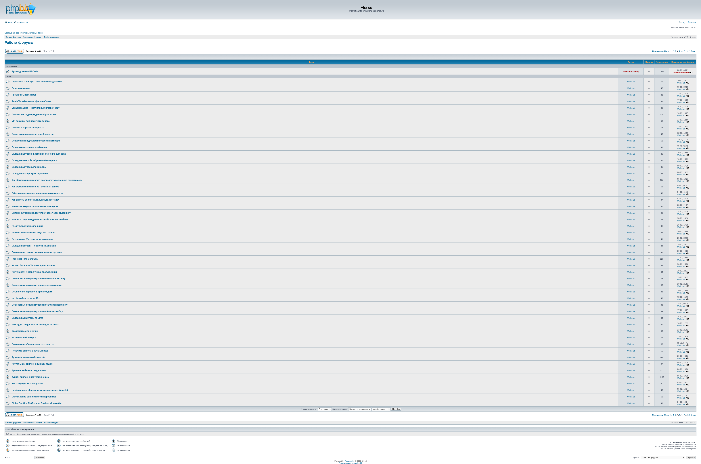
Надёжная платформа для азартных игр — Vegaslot (40, 390)
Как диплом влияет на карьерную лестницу (35, 200)
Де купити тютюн (21, 88)
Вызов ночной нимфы (24, 337)
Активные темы (35, 33)
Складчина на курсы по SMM (27, 318)
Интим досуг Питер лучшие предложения (34, 272)
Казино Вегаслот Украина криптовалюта (33, 265)
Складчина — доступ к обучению (30, 173)
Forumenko (350, 461)
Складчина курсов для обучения (29, 147)
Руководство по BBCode (25, 71)
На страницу (658, 51)
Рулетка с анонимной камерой (28, 357)
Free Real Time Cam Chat (25, 259)
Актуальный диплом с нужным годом (32, 364)
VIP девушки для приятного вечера (31, 121)
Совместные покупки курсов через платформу (37, 285)
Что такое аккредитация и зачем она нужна (35, 206)
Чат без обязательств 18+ (26, 298)
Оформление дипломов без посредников (34, 396)
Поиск (693, 23)
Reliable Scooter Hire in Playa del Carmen (33, 232)
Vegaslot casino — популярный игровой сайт (36, 108)
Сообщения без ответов (16, 33)
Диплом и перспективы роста (28, 127)
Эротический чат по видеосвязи (29, 370)
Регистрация (22, 23)
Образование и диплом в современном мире (36, 140)
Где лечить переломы (24, 95)
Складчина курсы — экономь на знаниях (34, 245)
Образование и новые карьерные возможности (37, 193)
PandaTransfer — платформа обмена (31, 101)
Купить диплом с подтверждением (30, 377)
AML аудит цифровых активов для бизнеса (35, 324)
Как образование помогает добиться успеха (35, 186)
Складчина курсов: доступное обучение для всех (39, 154)
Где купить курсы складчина (27, 226)
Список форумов (13, 37)
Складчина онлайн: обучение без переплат (35, 160)
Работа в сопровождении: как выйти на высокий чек (40, 219)
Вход (9, 23)
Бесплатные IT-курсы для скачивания (32, 239)
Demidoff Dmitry (631, 71)
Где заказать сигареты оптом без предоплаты (37, 81)
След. (693, 51)
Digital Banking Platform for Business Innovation (37, 403)
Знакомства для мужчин (25, 331)
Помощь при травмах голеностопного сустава (37, 252)
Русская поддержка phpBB (350, 463)
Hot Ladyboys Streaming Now (27, 383)
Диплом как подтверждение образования (34, 114)
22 (688, 51)
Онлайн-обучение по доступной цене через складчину (41, 213)
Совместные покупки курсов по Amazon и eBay (37, 311)
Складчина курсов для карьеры (29, 167)
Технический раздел (32, 37)
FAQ (683, 23)
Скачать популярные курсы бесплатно (33, 134)
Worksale (631, 82)
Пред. (666, 51)
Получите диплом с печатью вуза (30, 351)
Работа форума (51, 37)
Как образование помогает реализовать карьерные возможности (47, 180)
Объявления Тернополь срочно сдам (32, 291)
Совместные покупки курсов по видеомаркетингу (38, 278)
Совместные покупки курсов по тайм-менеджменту (40, 305)
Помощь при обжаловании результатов (33, 344)
